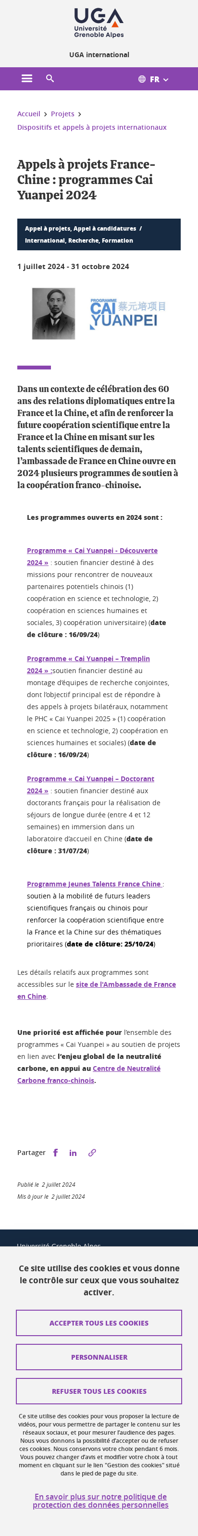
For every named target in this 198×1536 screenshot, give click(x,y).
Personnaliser (99, 1357)
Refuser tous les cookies (99, 1391)
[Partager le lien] (92, 1152)
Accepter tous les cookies (99, 1322)
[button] (50, 78)
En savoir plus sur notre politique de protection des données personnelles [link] (101, 1501)
